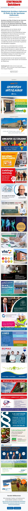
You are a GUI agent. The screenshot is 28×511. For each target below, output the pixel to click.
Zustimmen (17, 508)
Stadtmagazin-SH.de (6, 7)
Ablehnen (10, 508)
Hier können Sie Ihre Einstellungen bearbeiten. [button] (14, 501)
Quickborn (12, 7)
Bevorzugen (14, 71)
